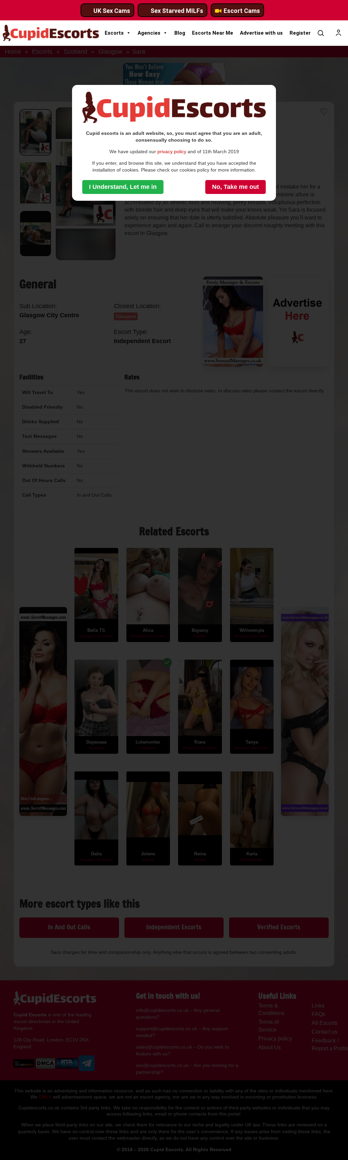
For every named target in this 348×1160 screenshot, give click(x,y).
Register (300, 33)
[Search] (321, 33)
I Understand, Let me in (123, 186)
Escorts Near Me (212, 33)
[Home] (51, 33)
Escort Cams (242, 10)
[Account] (338, 33)
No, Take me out (235, 186)
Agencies (149, 33)
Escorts (114, 33)
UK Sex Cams (111, 10)
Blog (179, 33)
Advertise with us (261, 33)
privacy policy (171, 151)
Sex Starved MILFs (177, 10)
